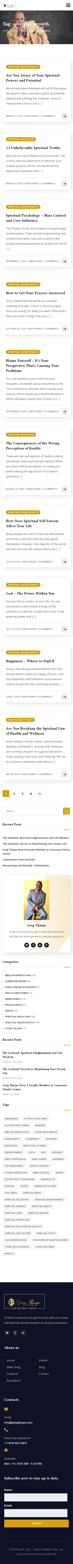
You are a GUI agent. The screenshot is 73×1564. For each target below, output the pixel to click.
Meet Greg (19, 31)
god (43, 1152)
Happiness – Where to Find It (30, 661)
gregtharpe (32, 116)
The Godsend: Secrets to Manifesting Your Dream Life (35, 843)
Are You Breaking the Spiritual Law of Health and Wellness (35, 731)
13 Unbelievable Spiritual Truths (33, 148)
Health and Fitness (20, 720)
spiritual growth (15, 1206)
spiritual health (42, 1206)
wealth (9, 1253)
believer (40, 1125)
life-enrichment (14, 1166)
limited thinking (39, 1166)
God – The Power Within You (30, 593)
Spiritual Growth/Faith (23, 67)
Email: (8, 1505)
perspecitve (48, 1179)
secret (24, 1186)
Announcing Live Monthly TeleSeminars (26, 865)
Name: (8, 1489)
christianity (12, 1139)
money (59, 1172)
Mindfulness (13, 998)
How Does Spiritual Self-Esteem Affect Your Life (32, 524)
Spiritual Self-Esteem (17, 1233)
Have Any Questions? (17, 1438)
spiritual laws (13, 1213)
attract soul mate (35, 1118)
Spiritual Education (21, 139)
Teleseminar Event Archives (19, 859)
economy (51, 1139)
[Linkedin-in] (23, 1333)
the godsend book (16, 1240)
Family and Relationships (20, 987)
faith (32, 1152)
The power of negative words (50, 1240)
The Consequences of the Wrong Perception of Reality (32, 446)
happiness (58, 1159)
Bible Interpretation (17, 975)
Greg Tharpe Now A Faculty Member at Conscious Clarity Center (36, 851)
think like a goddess (17, 1247)
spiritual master (38, 1213)
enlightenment (14, 1152)
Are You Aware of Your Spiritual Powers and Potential (33, 78)
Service (9, 1010)
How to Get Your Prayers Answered (35, 293)
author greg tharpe (17, 1125)
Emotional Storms (34, 1145)
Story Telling (13, 1028)
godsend (57, 1152)
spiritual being (32, 1193)
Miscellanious (14, 1004)
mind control (41, 1172)
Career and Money (16, 981)
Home (6, 31)
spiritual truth (45, 1233)
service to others (45, 1186)
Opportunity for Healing (20, 1179)
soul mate (11, 1193)
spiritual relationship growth (23, 1226)
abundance (11, 1118)
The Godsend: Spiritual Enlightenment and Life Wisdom (36, 837)
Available (10, 1458)
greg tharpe (39, 1159)
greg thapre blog (15, 1159)
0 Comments (48, 116)
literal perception (16, 1172)
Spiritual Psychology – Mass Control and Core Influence (36, 218)
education (11, 1145)
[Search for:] (36, 811)
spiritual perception (17, 1220)
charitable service (46, 1132)
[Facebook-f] (15, 1333)
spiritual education (17, 1199)
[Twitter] (7, 1333)
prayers (9, 1186)
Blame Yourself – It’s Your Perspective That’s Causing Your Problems (32, 366)
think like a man (44, 1247)
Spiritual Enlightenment (49, 1199)
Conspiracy (33, 1139)
